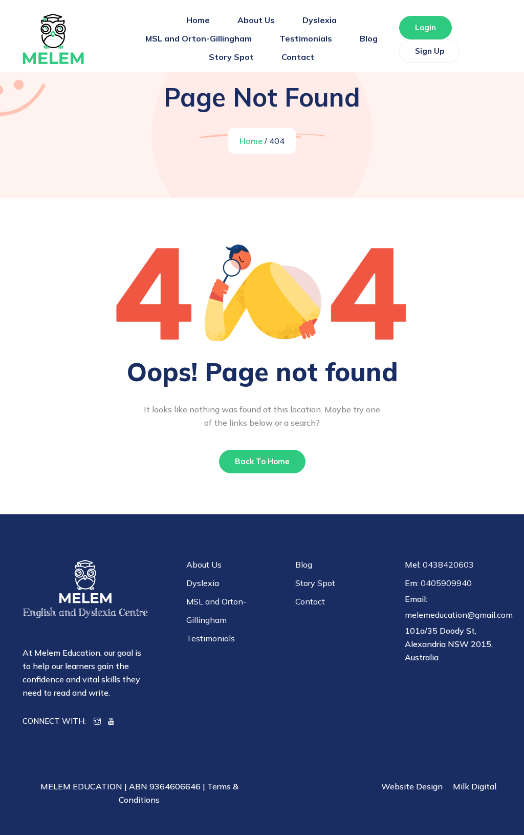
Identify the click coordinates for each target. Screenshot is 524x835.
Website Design (412, 786)
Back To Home (262, 461)
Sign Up (429, 51)
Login (425, 27)
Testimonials (305, 38)
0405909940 (446, 583)
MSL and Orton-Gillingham (198, 38)
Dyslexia (319, 20)
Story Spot (231, 57)
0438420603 (448, 564)
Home (198, 20)
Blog (369, 38)
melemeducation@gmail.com (459, 615)
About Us (256, 20)
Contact (297, 57)
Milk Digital (474, 786)
